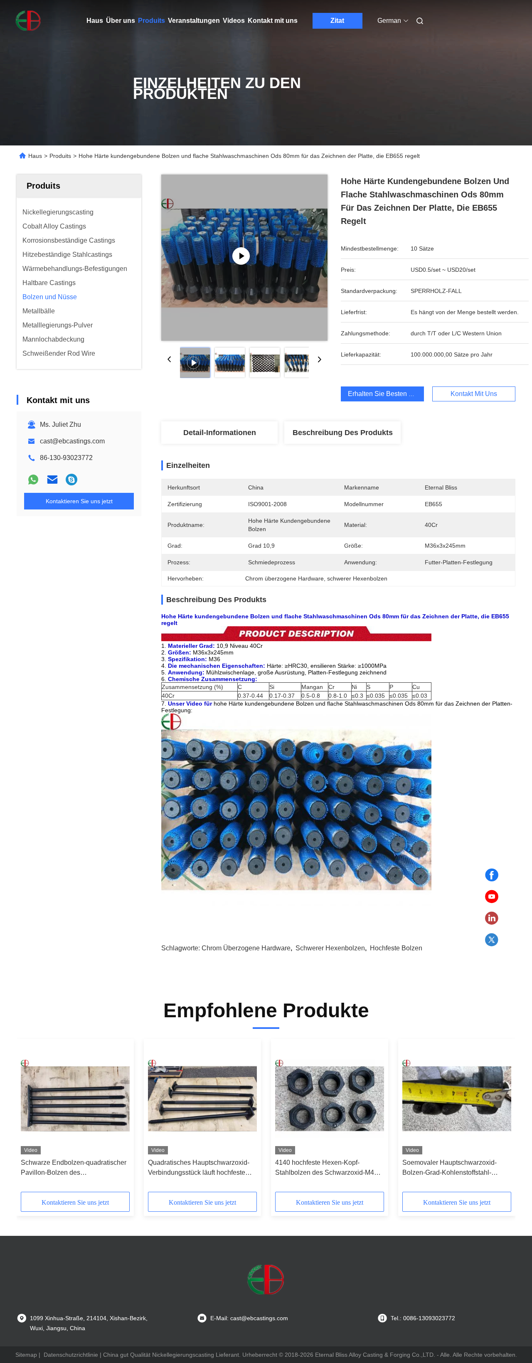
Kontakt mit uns (273, 20)
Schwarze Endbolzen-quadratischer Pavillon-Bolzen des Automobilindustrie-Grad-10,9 (73, 1168)
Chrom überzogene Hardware (246, 948)
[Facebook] (491, 875)
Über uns (120, 20)
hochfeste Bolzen (396, 948)
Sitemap (26, 1354)
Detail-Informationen (219, 432)
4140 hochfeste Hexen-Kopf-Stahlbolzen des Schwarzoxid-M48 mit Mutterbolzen (326, 1168)
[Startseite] (28, 20)
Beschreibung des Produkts (343, 432)
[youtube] (491, 896)
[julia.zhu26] (71, 479)
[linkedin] (491, 918)
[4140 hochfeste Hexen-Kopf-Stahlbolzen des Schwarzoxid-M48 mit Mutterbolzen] (329, 1098)
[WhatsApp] (33, 479)
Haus (94, 20)
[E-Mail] (52, 479)
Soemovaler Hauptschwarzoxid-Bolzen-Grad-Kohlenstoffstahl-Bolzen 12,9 (449, 1168)
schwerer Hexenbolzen (330, 948)
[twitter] (491, 939)
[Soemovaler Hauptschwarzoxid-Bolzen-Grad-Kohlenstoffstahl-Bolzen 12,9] (456, 1098)
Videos (234, 20)
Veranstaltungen (194, 20)
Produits (151, 20)
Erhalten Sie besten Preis (386, 393)
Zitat (337, 20)
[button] (32, 1118)
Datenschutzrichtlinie (71, 1354)
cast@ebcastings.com (72, 441)
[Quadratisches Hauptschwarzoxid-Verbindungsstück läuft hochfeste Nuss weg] (202, 1098)
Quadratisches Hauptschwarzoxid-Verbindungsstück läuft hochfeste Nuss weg (198, 1168)
